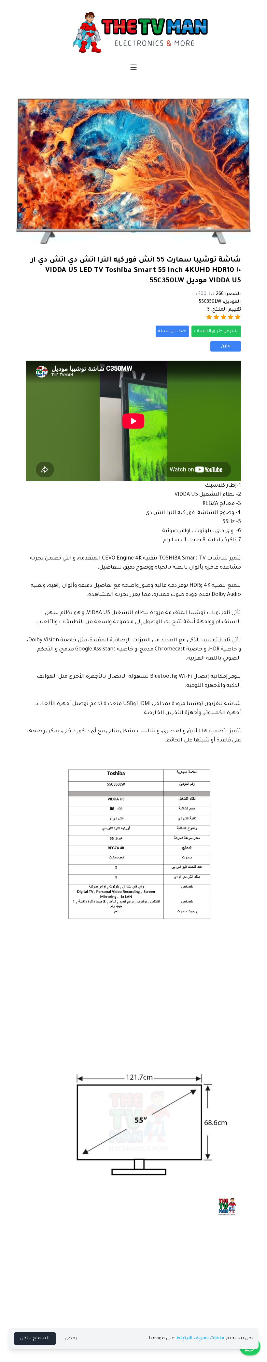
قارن (226, 346)
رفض (71, 1338)
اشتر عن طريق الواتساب (216, 331)
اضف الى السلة (172, 331)
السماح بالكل (34, 1338)
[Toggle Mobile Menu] (133, 67)
